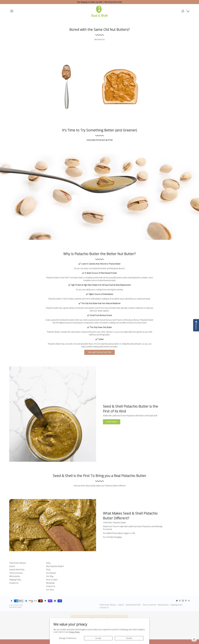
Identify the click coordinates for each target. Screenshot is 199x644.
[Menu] (11, 11)
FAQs (48, 569)
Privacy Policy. (74, 632)
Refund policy (14, 576)
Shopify (19, 607)
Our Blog (49, 576)
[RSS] (189, 601)
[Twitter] (177, 601)
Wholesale (50, 583)
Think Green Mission (17, 563)
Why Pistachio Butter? (55, 566)
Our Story (50, 589)
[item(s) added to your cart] (188, 11)
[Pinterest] (186, 601)
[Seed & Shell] (99, 11)
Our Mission (51, 573)
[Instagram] (183, 601)
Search (12, 566)
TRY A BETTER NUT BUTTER (99, 352)
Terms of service (16, 573)
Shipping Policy (15, 579)
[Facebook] (180, 601)
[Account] (183, 11)
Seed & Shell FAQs (16, 569)
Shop (48, 563)
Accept (98, 638)
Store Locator (52, 579)
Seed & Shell (19, 605)
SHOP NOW (112, 422)
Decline (129, 638)
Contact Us (13, 583)
